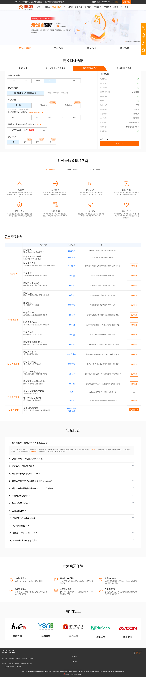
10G (12, 117)
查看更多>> (39, 124)
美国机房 (68, 105)
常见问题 (92, 48)
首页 (38, 7)
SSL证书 (107, 7)
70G (62, 117)
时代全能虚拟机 (21, 68)
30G (37, 117)
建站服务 (88, 7)
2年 (25, 142)
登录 (116, 2)
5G (74, 81)
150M (13, 81)
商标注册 (24, 658)
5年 (50, 142)
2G (62, 81)
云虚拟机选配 (23, 48)
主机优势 (59, 48)
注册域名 (46, 7)
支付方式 (23, 663)
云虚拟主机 (56, 7)
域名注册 (4, 658)
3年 (37, 142)
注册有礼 (126, 2)
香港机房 (43, 105)
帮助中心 (4, 663)
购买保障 (125, 48)
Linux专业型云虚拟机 (56, 68)
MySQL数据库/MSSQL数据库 (25, 93)
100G (74, 117)
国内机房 (19, 105)
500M (37, 81)
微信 (19, 666)
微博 (13, 666)
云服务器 (78, 7)
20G (25, 117)
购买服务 (134, 266)
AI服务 (116, 7)
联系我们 (93, 449)
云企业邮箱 (68, 7)
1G (50, 81)
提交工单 (11, 663)
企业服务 (124, 7)
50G (49, 117)
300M (25, 81)
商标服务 (97, 7)
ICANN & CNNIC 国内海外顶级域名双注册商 (28, 2)
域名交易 (29, 663)
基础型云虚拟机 (90, 68)
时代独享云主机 (124, 68)
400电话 (31, 658)
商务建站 (33, 452)
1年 (13, 142)
